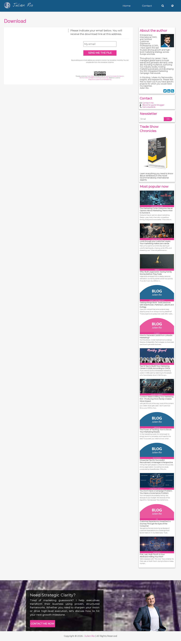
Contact (147, 5)
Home (127, 5)
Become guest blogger (153, 105)
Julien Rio (90, 76)
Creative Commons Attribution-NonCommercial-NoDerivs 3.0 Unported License (102, 77)
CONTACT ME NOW (42, 623)
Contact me (148, 103)
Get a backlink (148, 107)
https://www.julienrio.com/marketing (99, 79)
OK (168, 119)
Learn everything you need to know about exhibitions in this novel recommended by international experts (156, 176)
